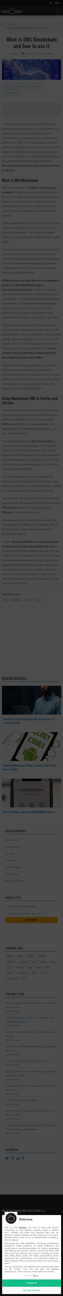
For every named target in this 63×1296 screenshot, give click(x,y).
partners (23, 1227)
